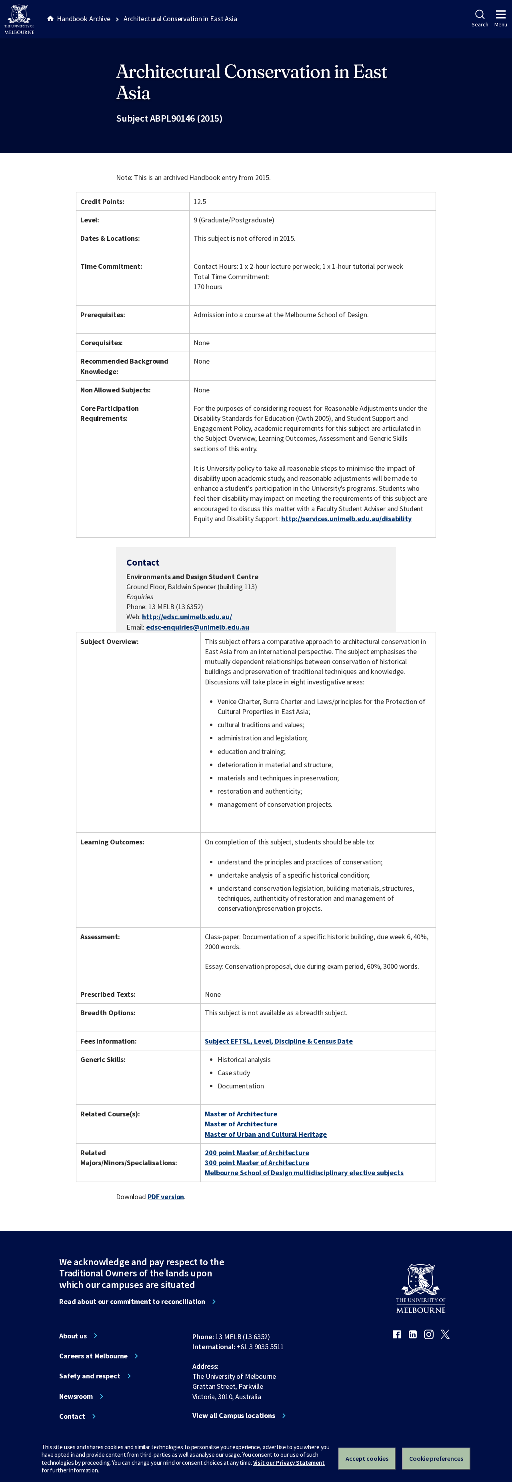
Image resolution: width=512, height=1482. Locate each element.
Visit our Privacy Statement (289, 1462)
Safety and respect (89, 1376)
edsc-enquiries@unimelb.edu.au (197, 627)
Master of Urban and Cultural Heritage (266, 1134)
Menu (500, 24)
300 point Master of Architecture (257, 1162)
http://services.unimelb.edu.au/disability (346, 518)
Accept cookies (367, 1458)
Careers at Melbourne (93, 1356)
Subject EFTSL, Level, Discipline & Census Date (279, 1041)
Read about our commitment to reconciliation (132, 1301)
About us (73, 1336)
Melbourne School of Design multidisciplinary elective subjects (304, 1172)
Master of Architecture (241, 1113)
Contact (72, 1416)
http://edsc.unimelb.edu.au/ (187, 616)
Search (480, 24)
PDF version (166, 1196)
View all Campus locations (233, 1415)
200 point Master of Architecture (257, 1152)
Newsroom (76, 1396)
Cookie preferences (436, 1458)
